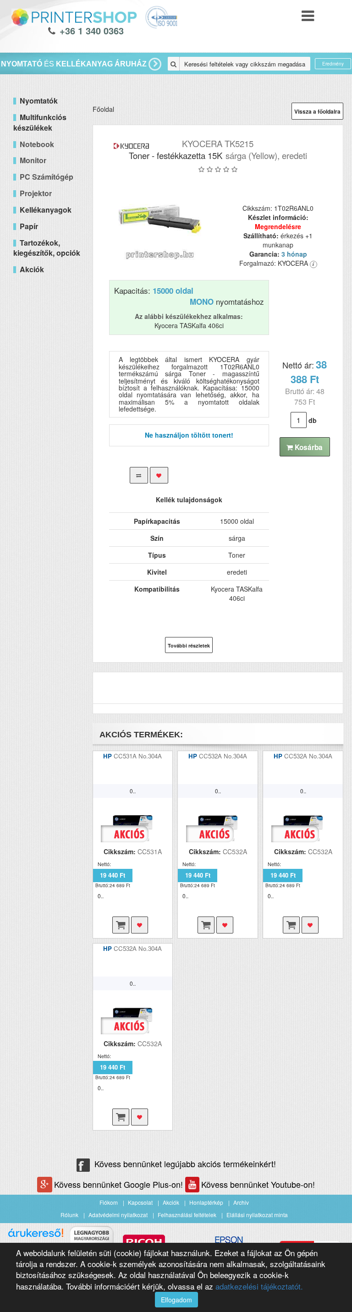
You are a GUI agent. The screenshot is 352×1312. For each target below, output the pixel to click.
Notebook (37, 144)
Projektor (36, 193)
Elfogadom (176, 1299)
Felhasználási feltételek (187, 1215)
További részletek (189, 645)
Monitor (33, 160)
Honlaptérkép (206, 1202)
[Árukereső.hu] (35, 1236)
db (312, 420)
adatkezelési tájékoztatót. (259, 1286)
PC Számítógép (46, 176)
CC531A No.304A (138, 756)
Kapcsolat (140, 1202)
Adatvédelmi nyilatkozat (118, 1215)
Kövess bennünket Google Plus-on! (119, 1184)
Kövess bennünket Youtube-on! (258, 1184)
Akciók (171, 1202)
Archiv (241, 1202)
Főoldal (103, 109)
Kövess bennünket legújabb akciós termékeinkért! (185, 1163)
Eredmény (333, 63)
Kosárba (308, 447)
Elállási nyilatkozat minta (257, 1215)
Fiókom (108, 1202)
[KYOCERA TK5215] (160, 219)
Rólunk (69, 1215)
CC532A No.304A (223, 756)
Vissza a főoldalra (317, 111)
